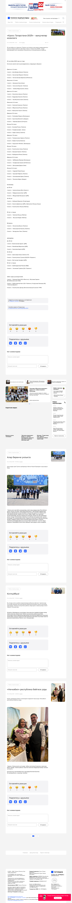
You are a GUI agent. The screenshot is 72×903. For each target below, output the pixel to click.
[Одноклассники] (15, 343)
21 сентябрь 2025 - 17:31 (12, 598)
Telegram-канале (14, 301)
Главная (25, 852)
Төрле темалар (44, 852)
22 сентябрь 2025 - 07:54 (12, 461)
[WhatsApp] (25, 343)
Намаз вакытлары (47, 22)
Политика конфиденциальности (15, 900)
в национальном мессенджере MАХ (18, 308)
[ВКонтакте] (10, 343)
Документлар (34, 852)
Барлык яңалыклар (59, 435)
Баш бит (10, 22)
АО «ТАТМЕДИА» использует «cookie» (17, 897)
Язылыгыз (58, 898)
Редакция (58, 22)
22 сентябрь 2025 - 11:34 (12, 42)
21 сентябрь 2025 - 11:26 (12, 693)
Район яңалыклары (21, 22)
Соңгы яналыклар (34, 22)
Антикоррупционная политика (15, 896)
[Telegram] (20, 343)
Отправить (43, 366)
